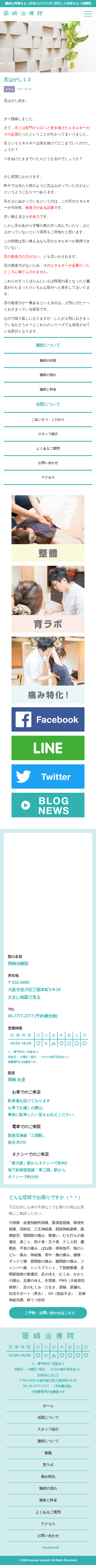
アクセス (48, 477)
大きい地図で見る (24, 997)
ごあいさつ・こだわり (48, 419)
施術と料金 (48, 389)
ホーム (48, 1406)
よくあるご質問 (48, 448)
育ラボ (48, 1465)
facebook (50, 1547)
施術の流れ (48, 375)
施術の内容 (48, 360)
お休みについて (48, 1375)
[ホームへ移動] (23, 18)
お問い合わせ (48, 463)
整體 (48, 1453)
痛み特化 (48, 1476)
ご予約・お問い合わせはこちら (49, 1313)
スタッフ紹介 (48, 434)
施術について (48, 1441)
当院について (48, 1417)
